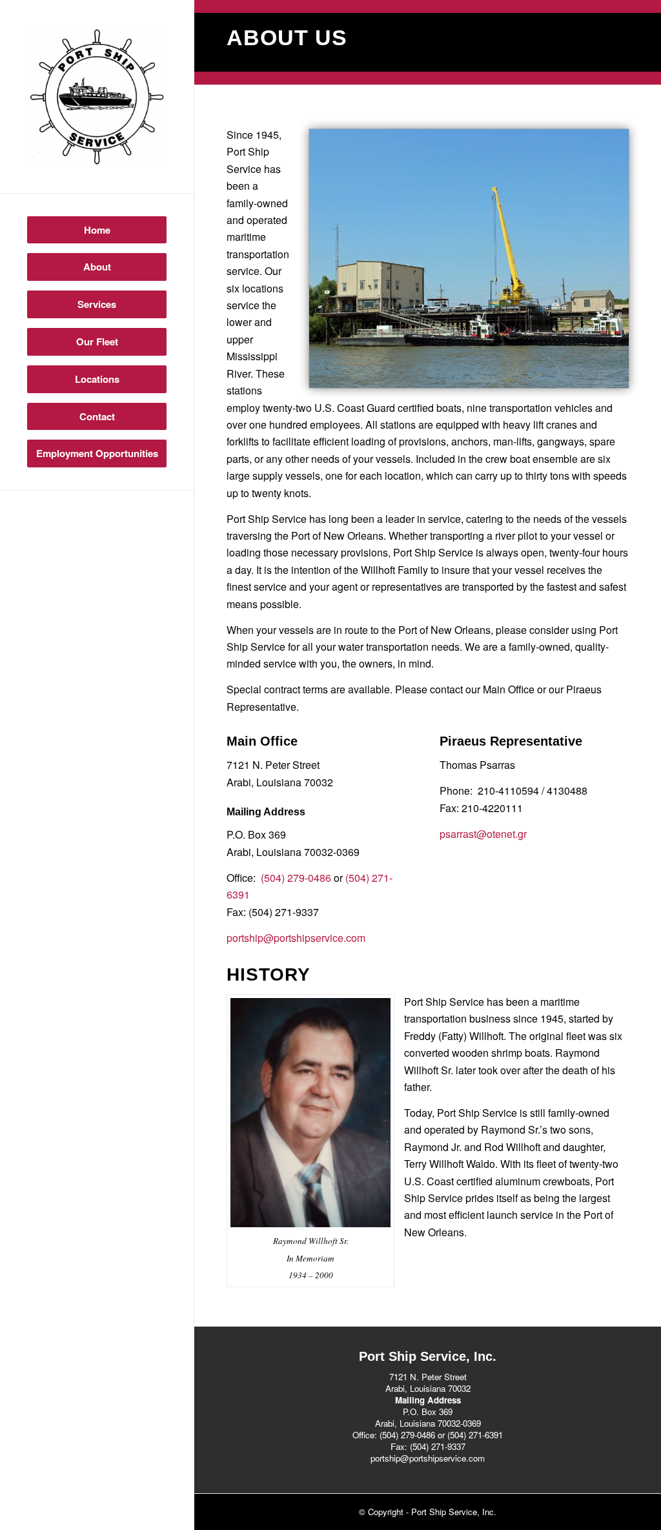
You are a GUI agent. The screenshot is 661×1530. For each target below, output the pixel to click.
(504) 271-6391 (475, 1435)
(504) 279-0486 (296, 877)
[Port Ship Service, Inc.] (97, 96)
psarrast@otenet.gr (483, 833)
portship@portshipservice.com (296, 937)
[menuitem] (96, 230)
